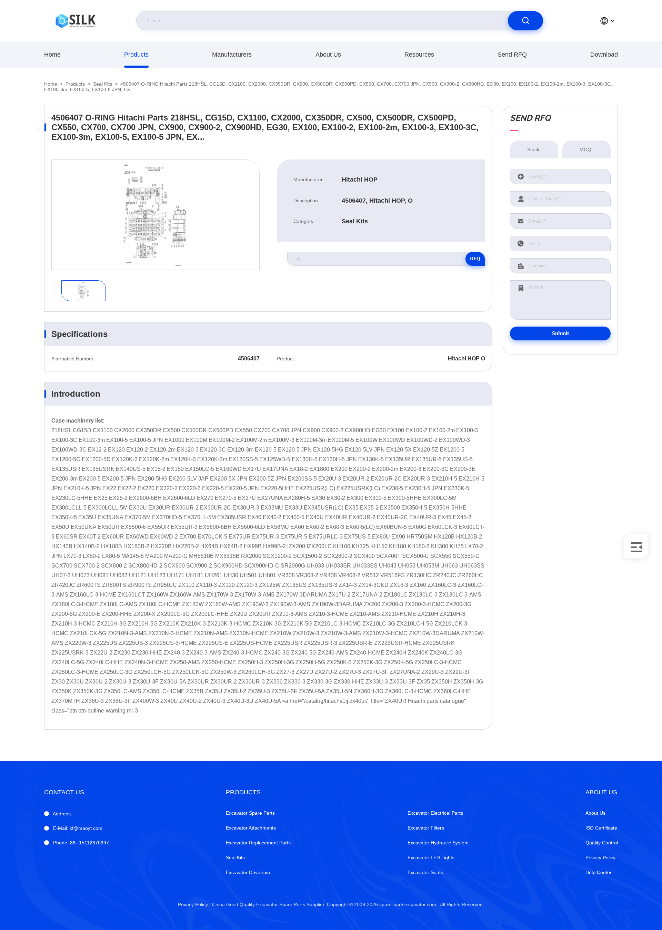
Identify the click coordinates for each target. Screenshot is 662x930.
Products (136, 54)
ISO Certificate (601, 828)
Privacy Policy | (194, 904)
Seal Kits (102, 84)
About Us (328, 54)
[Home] (75, 20)
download (604, 54)
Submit (560, 333)
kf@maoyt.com (77, 828)
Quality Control (601, 842)
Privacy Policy (600, 857)
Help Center (598, 872)
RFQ (475, 258)
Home (52, 54)
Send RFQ (512, 54)
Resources (419, 54)
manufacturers (232, 54)
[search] (525, 20)
